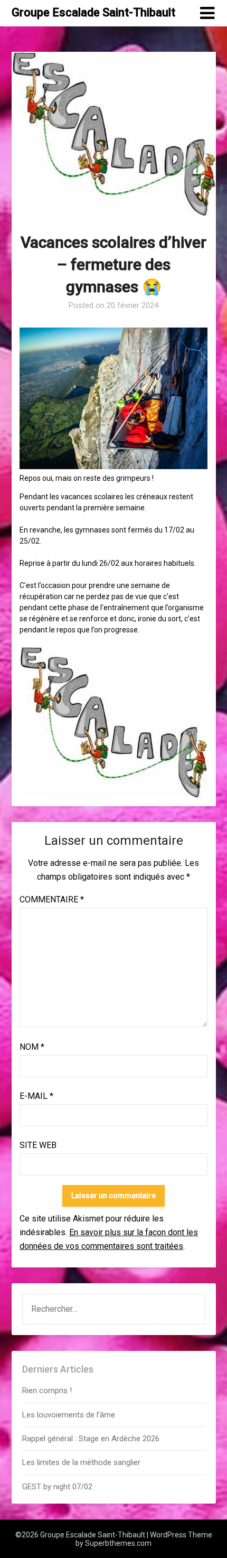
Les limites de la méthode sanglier (82, 1462)
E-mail (36, 1096)
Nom (32, 1047)
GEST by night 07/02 (57, 1486)
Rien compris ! (47, 1390)
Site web (38, 1145)
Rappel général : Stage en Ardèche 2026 (90, 1438)
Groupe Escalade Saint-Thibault (93, 12)
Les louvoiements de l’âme (68, 1415)
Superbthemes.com (118, 1543)
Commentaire (52, 899)
